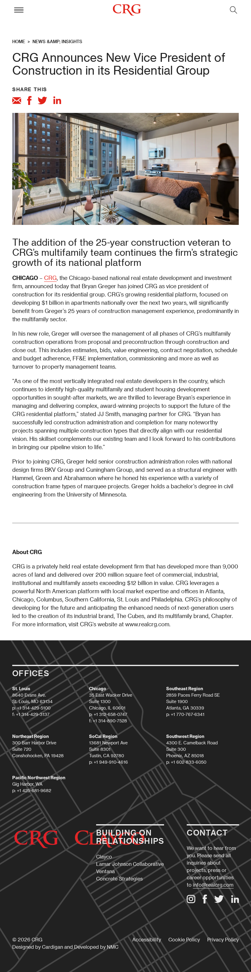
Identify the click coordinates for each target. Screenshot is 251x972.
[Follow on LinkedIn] (235, 901)
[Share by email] (16, 101)
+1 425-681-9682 (34, 790)
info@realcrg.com (213, 885)
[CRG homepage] (127, 10)
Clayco (104, 856)
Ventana (105, 871)
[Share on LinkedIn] (57, 101)
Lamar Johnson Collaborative (130, 864)
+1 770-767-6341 (187, 714)
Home (18, 41)
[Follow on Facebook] (205, 901)
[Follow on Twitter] (219, 901)
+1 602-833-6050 (188, 762)
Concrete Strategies (119, 878)
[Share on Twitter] (42, 101)
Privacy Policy (223, 939)
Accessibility (146, 939)
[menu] (18, 10)
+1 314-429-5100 (34, 707)
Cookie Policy (184, 939)
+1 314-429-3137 (33, 714)
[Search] (233, 10)
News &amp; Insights (57, 41)
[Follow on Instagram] (191, 901)
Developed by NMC (96, 947)
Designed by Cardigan (37, 947)
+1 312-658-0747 (110, 714)
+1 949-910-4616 (111, 762)
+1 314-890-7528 (110, 720)
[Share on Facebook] (29, 101)
